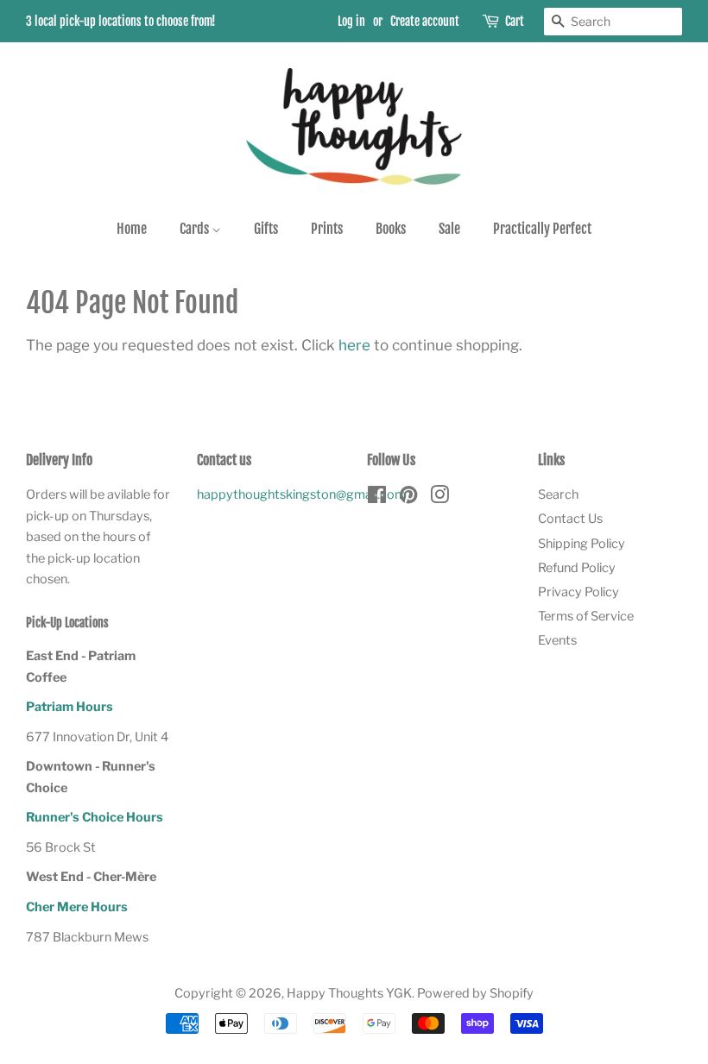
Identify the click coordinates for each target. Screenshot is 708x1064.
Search (558, 494)
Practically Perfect (542, 228)
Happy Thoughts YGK (349, 993)
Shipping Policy (581, 543)
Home (132, 228)
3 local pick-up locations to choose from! (121, 21)
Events (557, 640)
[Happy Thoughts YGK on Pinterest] (408, 498)
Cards (196, 228)
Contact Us (570, 518)
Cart (514, 21)
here (354, 345)
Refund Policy (577, 568)
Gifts (266, 228)
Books (391, 228)
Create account (424, 21)
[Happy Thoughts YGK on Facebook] (377, 498)
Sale (449, 228)
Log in (351, 21)
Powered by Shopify (475, 993)
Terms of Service (586, 616)
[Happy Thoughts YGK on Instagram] (439, 498)
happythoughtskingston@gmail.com (301, 494)
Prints (327, 228)
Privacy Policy (578, 592)
